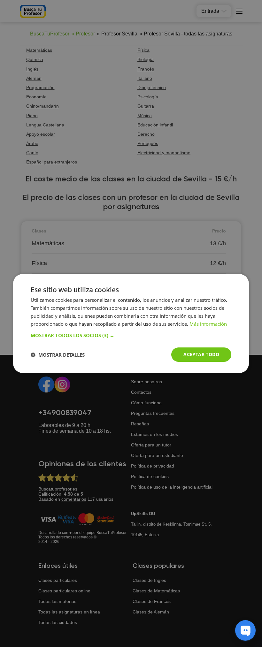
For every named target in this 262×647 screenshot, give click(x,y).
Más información (208, 324)
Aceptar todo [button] (201, 354)
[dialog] (131, 323)
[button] (131, 335)
